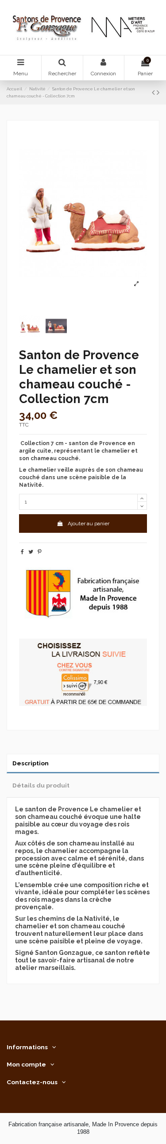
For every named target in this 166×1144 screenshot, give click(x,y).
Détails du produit (40, 785)
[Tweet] (30, 552)
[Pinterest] (40, 552)
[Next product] (158, 92)
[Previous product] (154, 92)
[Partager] (22, 552)
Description (30, 763)
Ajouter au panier (88, 523)
